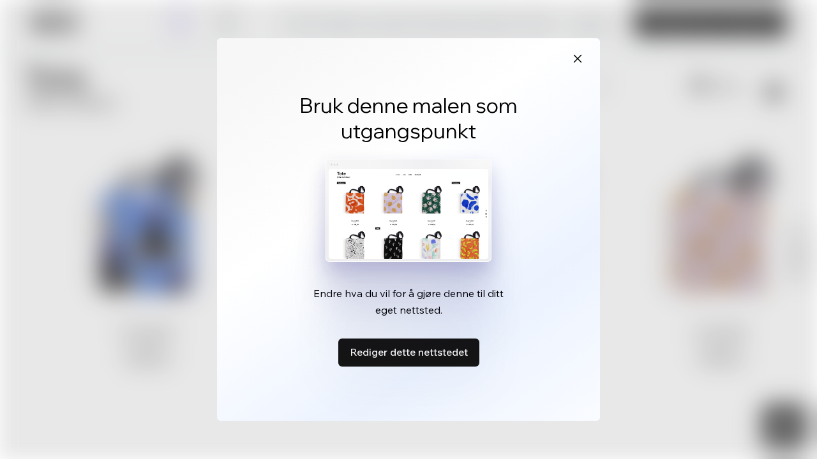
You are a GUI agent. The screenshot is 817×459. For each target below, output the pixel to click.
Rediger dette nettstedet (409, 352)
